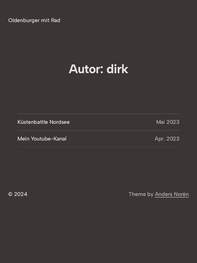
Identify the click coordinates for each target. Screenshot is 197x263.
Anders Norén (172, 194)
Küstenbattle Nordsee (43, 122)
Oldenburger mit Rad (34, 20)
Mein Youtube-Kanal (41, 138)
